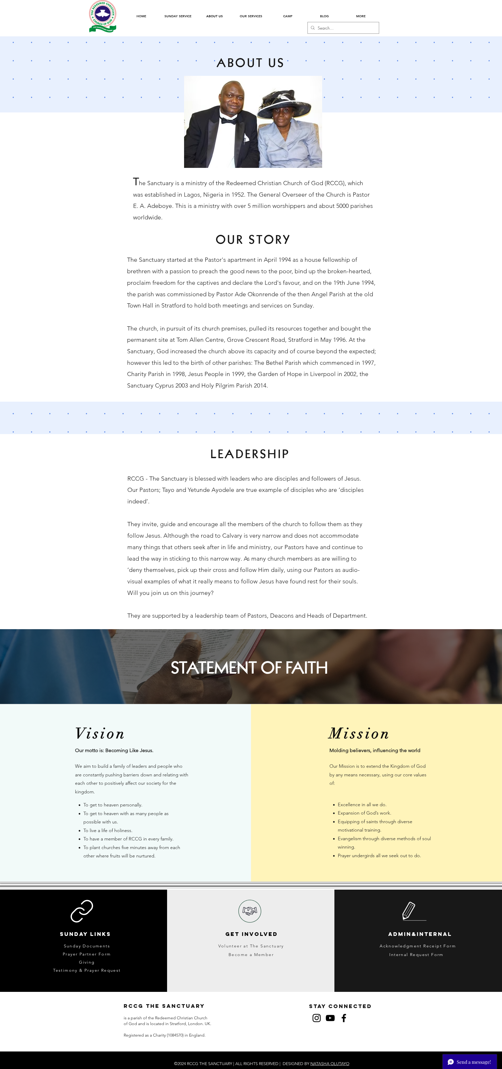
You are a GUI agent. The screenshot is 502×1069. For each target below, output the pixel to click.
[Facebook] (343, 1018)
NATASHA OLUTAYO (329, 1063)
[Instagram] (316, 1018)
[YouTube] (330, 1018)
